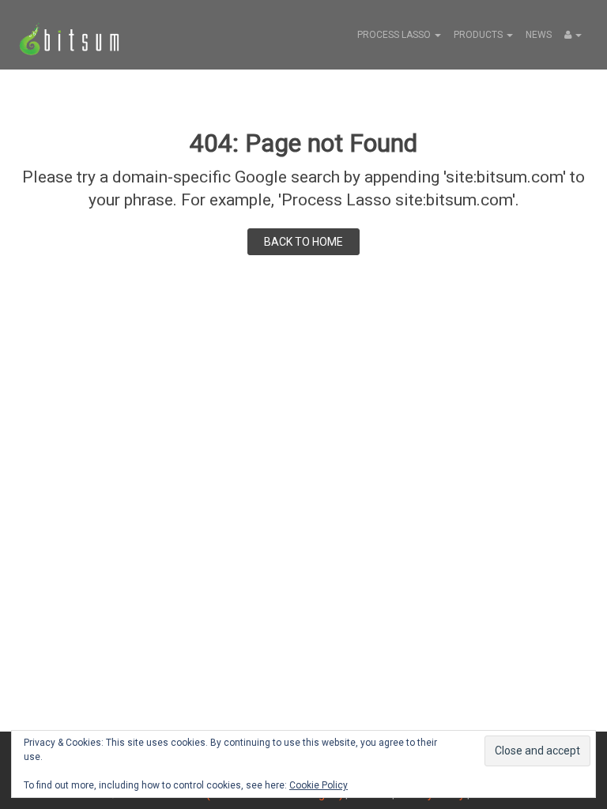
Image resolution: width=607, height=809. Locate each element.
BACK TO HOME (303, 241)
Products (479, 34)
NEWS (539, 34)
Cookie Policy (318, 785)
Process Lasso (395, 34)
